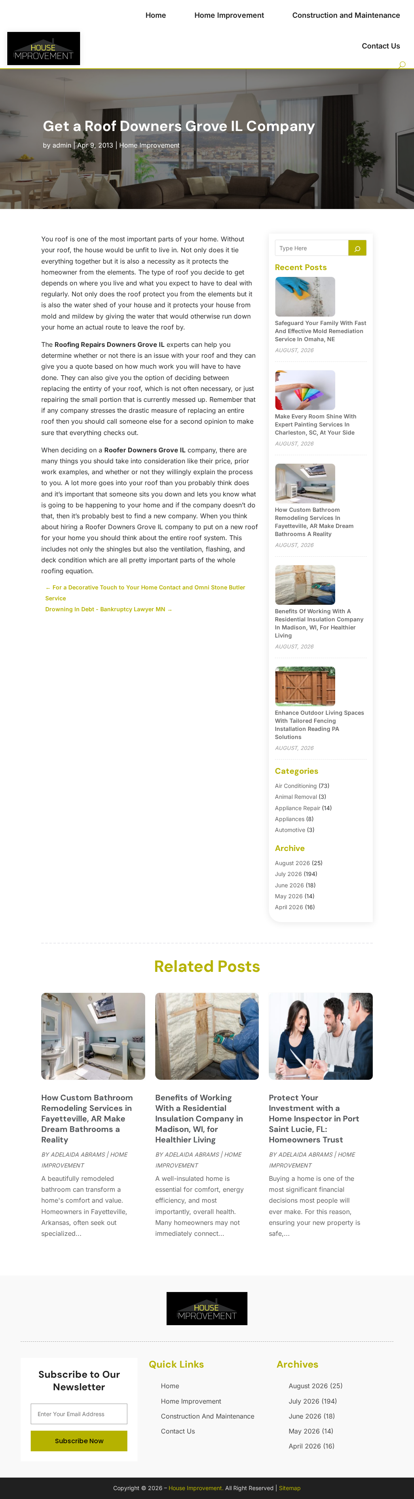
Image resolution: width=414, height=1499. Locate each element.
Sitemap (290, 1487)
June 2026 (289, 885)
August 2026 (292, 862)
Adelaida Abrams (78, 1154)
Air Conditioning (296, 785)
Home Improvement (229, 15)
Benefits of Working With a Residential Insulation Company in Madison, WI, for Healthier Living (199, 1118)
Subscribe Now (79, 1441)
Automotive (290, 829)
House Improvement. (196, 1487)
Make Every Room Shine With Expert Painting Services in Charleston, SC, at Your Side (316, 424)
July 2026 (288, 873)
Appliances (289, 818)
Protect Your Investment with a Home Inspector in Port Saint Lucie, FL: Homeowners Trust (314, 1118)
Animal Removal (296, 796)
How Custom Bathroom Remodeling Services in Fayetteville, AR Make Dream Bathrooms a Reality (87, 1118)
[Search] (357, 248)
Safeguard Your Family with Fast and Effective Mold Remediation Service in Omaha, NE (320, 330)
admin (62, 145)
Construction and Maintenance (346, 15)
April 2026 (289, 907)
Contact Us (381, 46)
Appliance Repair (297, 807)
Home (156, 15)
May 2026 (289, 896)
